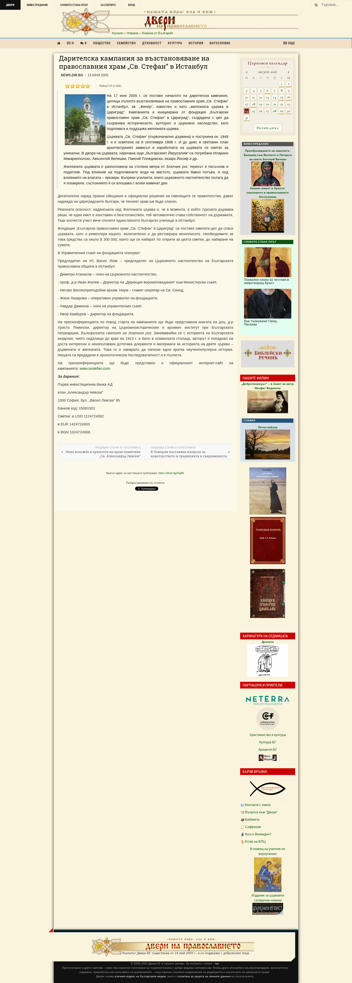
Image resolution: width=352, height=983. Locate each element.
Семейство (126, 43)
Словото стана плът (74, 5)
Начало (117, 33)
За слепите (108, 5)
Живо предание (37, 5)
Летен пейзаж (267, 427)
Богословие (220, 43)
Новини (132, 33)
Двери (10, 5)
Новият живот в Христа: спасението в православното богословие (267, 192)
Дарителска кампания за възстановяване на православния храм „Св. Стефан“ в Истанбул (134, 62)
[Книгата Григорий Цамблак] (267, 593)
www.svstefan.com (95, 368)
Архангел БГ (267, 749)
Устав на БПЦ (255, 841)
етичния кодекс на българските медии (140, 976)
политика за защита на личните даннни (204, 976)
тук (217, 963)
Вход (131, 5)
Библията (252, 819)
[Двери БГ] (172, 946)
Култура (175, 43)
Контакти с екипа (258, 805)
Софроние (253, 827)
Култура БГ (267, 742)
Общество (102, 43)
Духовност (152, 43)
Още (291, 43)
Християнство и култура (268, 735)
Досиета (268, 641)
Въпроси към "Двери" (261, 812)
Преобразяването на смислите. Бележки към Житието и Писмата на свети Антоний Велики (268, 155)
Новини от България (157, 33)
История (196, 43)
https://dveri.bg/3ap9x (171, 473)
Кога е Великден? (258, 834)
